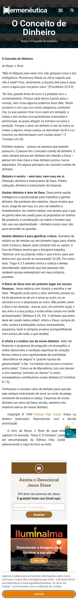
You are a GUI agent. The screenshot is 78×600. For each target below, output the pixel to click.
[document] (39, 300)
